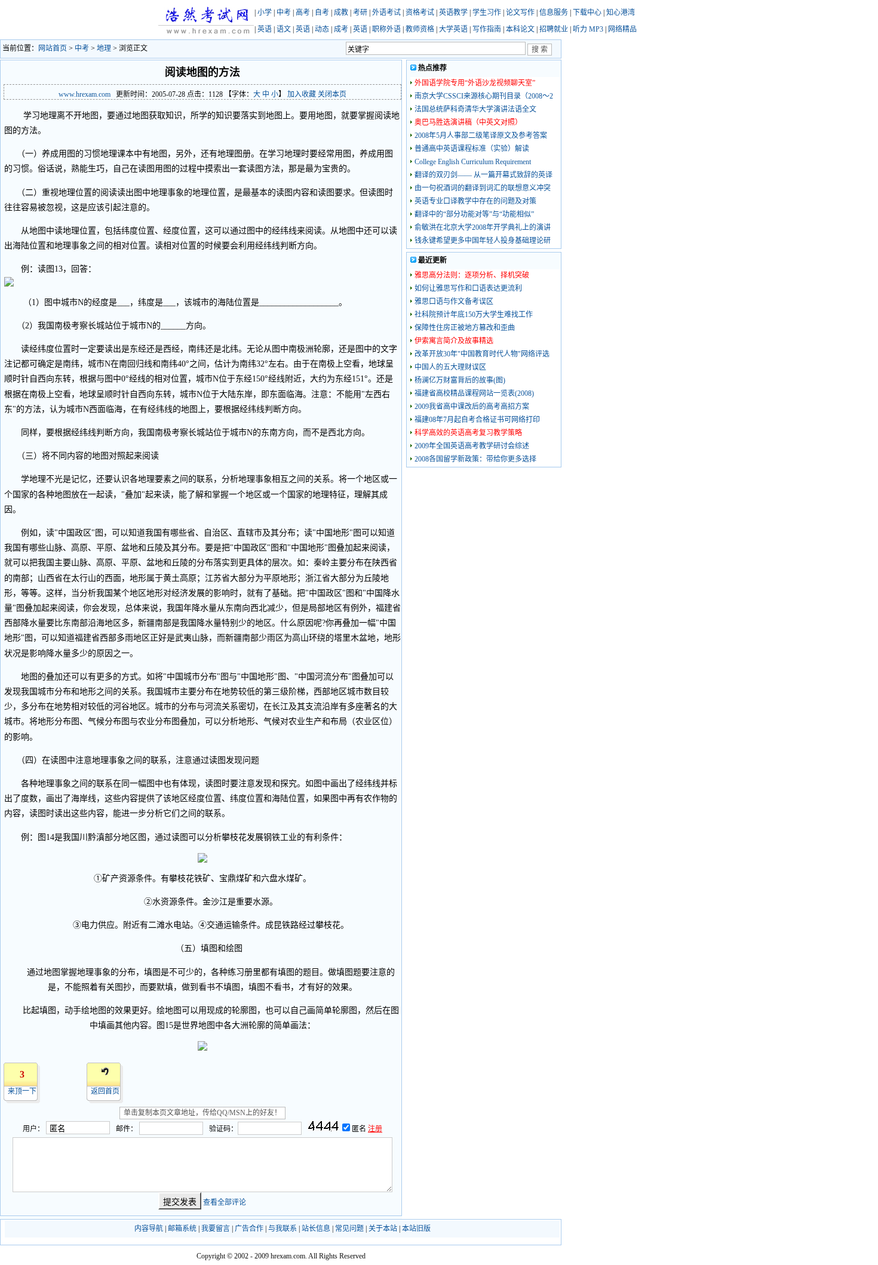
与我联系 (282, 1228)
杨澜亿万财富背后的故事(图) (460, 380)
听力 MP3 (588, 29)
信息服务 (553, 12)
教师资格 (420, 29)
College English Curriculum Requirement (473, 162)
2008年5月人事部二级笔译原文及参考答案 (481, 135)
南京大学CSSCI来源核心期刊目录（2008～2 (484, 96)
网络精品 (622, 29)
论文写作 (520, 12)
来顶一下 (22, 1091)
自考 (322, 12)
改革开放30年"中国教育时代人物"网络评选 (482, 354)
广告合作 (249, 1228)
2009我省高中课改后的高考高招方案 (472, 406)
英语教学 (453, 12)
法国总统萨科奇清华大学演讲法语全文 (475, 109)
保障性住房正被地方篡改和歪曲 (465, 328)
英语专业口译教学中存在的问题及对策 (475, 201)
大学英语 (453, 29)
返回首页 (105, 1091)
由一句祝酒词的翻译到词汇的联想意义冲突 (483, 188)
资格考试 (420, 12)
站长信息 (316, 1228)
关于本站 (383, 1228)
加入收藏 (301, 94)
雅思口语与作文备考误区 (454, 301)
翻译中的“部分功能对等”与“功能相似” (474, 214)
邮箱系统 (182, 1228)
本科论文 (520, 29)
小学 (264, 12)
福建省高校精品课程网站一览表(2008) (474, 393)
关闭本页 (332, 94)
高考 (303, 12)
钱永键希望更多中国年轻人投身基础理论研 (483, 240)
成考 (341, 29)
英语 (264, 29)
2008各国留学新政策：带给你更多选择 (475, 459)
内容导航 (148, 1228)
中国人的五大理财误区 (450, 367)
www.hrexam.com (84, 94)
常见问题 (349, 1228)
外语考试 (386, 12)
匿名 (360, 1129)
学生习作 (486, 12)
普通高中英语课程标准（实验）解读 (472, 148)
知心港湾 (620, 12)
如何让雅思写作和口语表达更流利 (468, 288)
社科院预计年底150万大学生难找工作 (474, 314)
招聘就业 (553, 29)
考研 (360, 12)
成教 (341, 12)
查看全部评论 (224, 1202)
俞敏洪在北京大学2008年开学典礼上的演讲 (483, 227)
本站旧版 (416, 1228)
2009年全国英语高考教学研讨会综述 (472, 446)
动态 (322, 29)
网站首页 (52, 48)
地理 (104, 48)
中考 (284, 12)
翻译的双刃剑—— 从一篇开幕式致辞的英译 (483, 175)
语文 (284, 29)
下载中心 (587, 12)
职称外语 (386, 29)
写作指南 (486, 29)
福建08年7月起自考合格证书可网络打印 (477, 419)
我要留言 (215, 1228)
